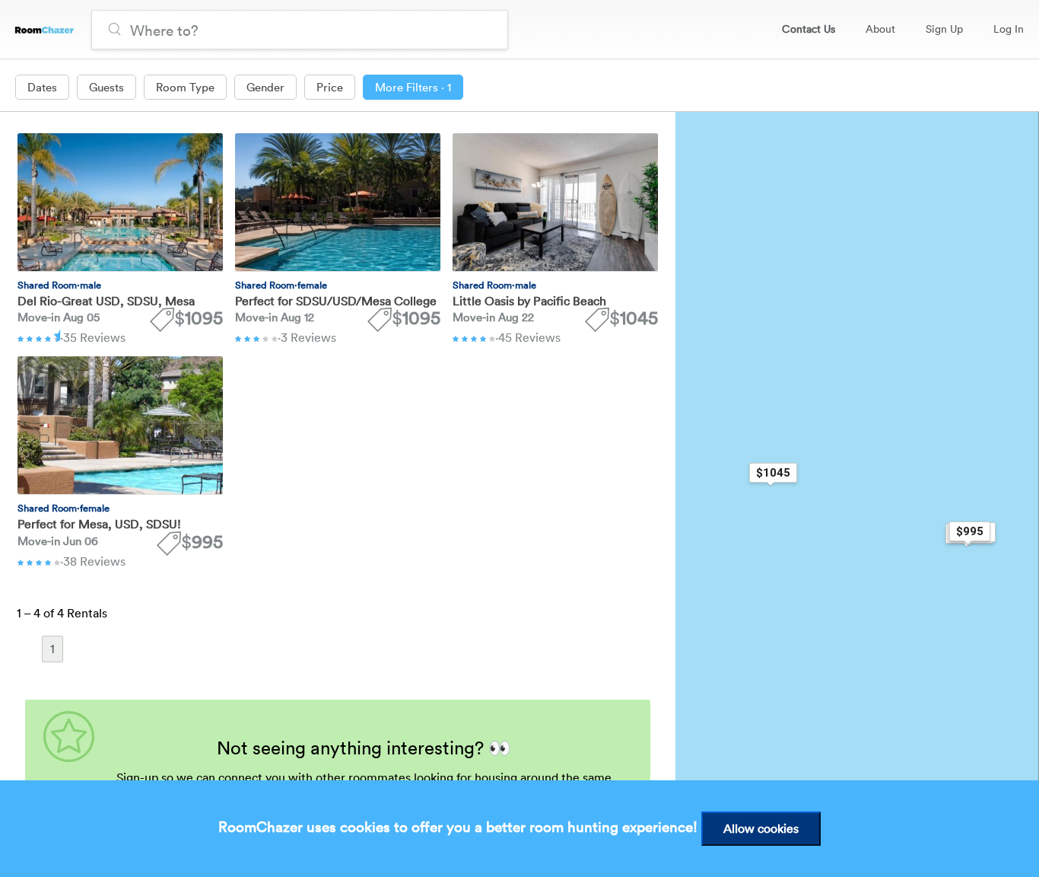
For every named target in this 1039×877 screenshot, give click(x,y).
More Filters (413, 86)
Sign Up (944, 28)
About (880, 28)
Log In (1008, 28)
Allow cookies (761, 828)
